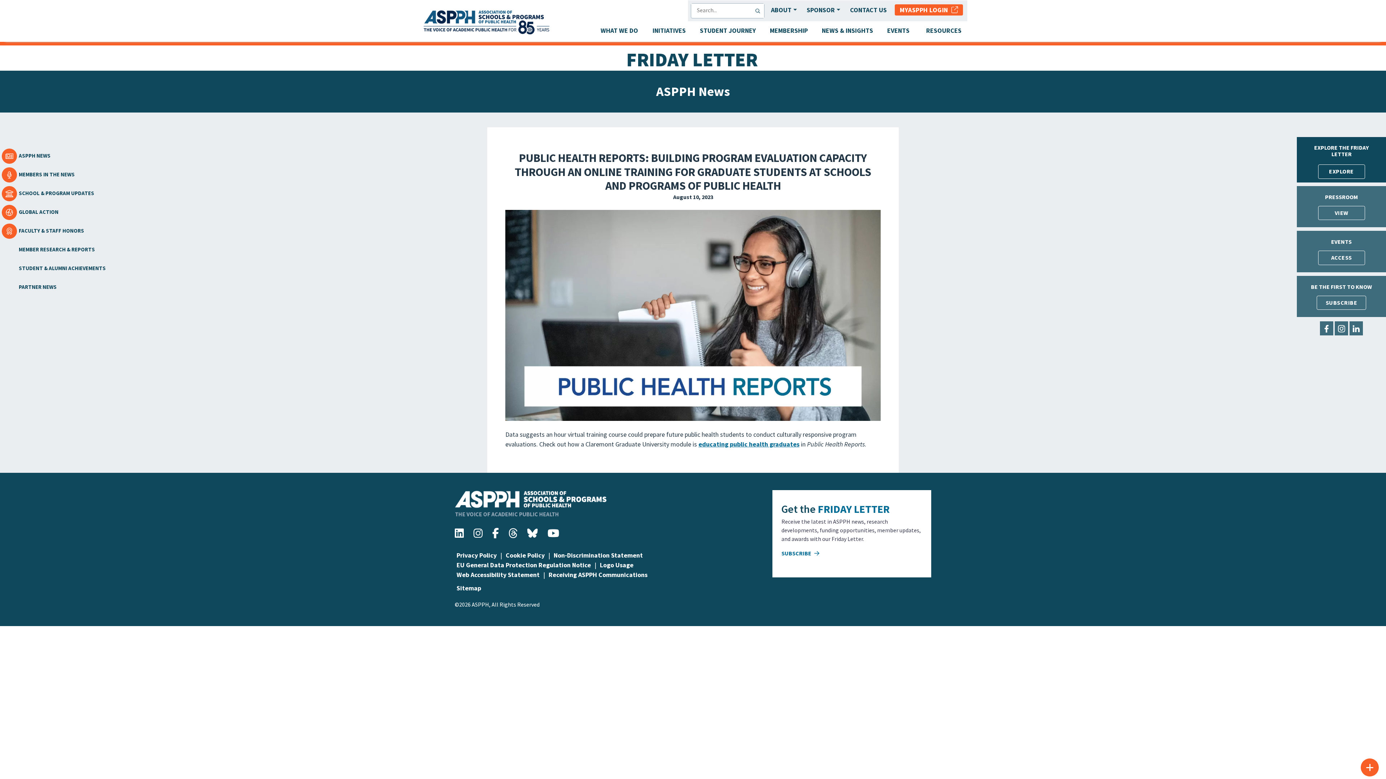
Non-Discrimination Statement (598, 555)
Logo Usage (616, 565)
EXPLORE (1341, 171)
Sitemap (469, 588)
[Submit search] (759, 11)
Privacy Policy (477, 555)
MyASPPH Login (925, 10)
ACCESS (1341, 257)
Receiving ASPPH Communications (598, 575)
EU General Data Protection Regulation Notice (524, 565)
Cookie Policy (525, 555)
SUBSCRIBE (1341, 302)
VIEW (1341, 212)
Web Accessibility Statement (498, 575)
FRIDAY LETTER (854, 509)
